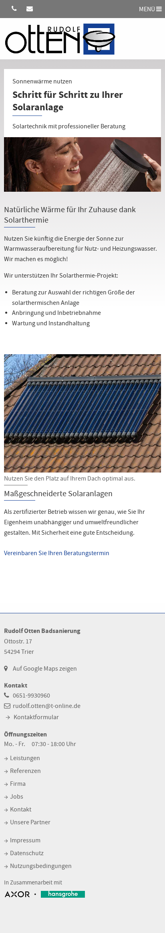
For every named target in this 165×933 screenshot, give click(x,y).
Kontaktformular (36, 717)
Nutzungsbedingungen (41, 866)
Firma (18, 784)
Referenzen (25, 771)
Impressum (25, 840)
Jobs (16, 797)
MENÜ (147, 8)
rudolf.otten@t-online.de (46, 706)
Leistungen (25, 758)
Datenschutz (27, 853)
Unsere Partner (30, 822)
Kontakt (20, 809)
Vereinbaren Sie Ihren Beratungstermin (56, 553)
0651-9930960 (31, 696)
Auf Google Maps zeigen (45, 669)
